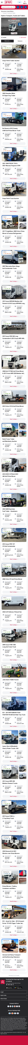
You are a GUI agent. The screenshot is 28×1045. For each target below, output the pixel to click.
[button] (14, 73)
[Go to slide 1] (13, 33)
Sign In (25, 3)
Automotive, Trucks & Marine (7, 11)
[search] (14, 7)
